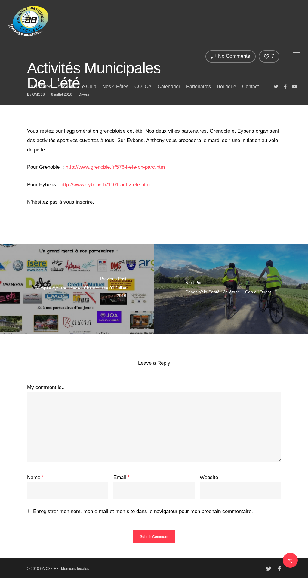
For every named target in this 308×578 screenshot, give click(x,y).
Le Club (87, 86)
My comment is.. (46, 387)
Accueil (65, 86)
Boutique (226, 86)
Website (209, 477)
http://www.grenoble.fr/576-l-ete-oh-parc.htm (115, 167)
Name (35, 477)
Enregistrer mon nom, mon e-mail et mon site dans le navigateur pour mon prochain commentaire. (143, 511)
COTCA (143, 86)
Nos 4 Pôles (115, 86)
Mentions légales (75, 569)
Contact (250, 86)
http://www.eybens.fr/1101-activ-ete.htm (105, 184)
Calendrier (169, 86)
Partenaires (198, 86)
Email (121, 477)
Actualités (40, 86)
